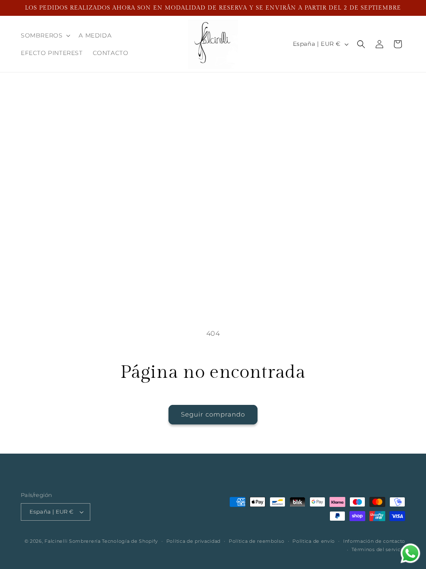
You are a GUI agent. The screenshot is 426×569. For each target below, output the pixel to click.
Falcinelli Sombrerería (72, 541)
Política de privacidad (193, 541)
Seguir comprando (213, 414)
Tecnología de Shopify (130, 541)
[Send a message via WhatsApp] (410, 553)
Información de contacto (374, 541)
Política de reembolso (257, 541)
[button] (45, 35)
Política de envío (313, 541)
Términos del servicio (378, 549)
